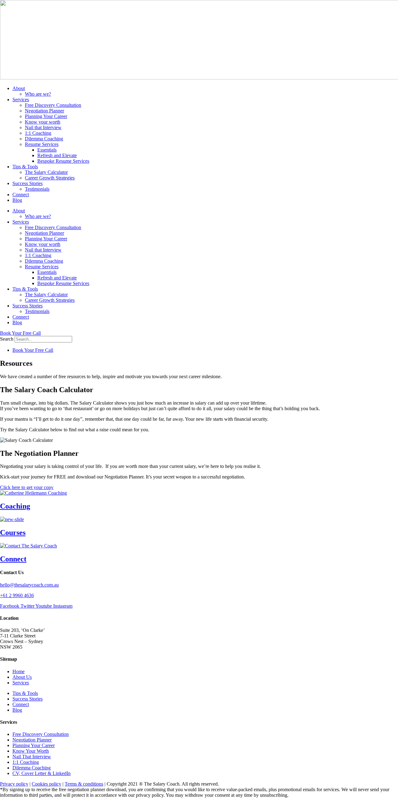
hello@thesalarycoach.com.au (29, 584)
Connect (20, 194)
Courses (12, 532)
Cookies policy (46, 784)
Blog (17, 200)
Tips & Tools (25, 166)
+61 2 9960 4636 (17, 595)
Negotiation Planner (44, 110)
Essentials (47, 149)
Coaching (15, 506)
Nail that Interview (43, 127)
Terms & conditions (84, 784)
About (18, 88)
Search (6, 339)
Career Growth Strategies (50, 177)
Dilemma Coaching (44, 138)
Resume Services (41, 144)
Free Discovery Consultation (53, 105)
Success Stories (27, 183)
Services (20, 99)
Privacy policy (14, 784)
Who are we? (38, 94)
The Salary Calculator (46, 172)
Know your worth (42, 122)
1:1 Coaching (38, 133)
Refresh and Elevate (57, 155)
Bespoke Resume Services (63, 161)
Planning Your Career (46, 116)
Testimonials (37, 189)
